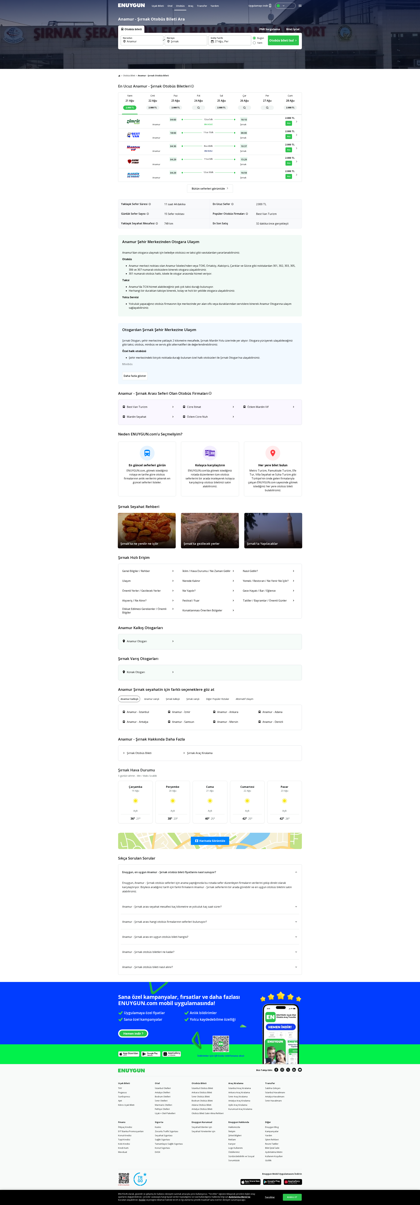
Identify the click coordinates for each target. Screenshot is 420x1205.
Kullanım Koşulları (274, 1156)
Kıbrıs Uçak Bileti (126, 1104)
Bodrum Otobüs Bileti (202, 1100)
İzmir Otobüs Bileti (201, 1096)
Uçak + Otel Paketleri (165, 1113)
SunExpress (124, 1096)
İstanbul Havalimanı (275, 1092)
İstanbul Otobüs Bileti (202, 1088)
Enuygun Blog (272, 1127)
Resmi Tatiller (271, 1143)
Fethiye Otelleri (162, 1109)
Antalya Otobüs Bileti (202, 1109)
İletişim (231, 1131)
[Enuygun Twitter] (288, 1070)
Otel (157, 1083)
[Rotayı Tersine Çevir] (164, 40)
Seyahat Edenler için (202, 1127)
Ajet (120, 1100)
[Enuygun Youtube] (300, 1070)
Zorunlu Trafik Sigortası (166, 1131)
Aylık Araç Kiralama (237, 1104)
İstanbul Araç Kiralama (239, 1088)
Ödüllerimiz (234, 1152)
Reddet (142, 1199)
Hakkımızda (234, 1127)
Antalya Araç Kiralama (239, 1100)
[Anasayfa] (119, 76)
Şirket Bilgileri (235, 1135)
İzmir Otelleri (161, 1100)
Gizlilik (268, 1160)
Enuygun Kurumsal (202, 1122)
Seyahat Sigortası (163, 1135)
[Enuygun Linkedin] (294, 1070)
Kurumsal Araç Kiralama (240, 1109)
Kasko (158, 1127)
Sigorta (159, 1122)
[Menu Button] (285, 6)
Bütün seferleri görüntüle (208, 188)
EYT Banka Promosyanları (131, 1131)
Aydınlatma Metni (273, 1152)
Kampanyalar (272, 1131)
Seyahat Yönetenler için (203, 1131)
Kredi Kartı (123, 1147)
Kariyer (232, 1143)
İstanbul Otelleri (163, 1088)
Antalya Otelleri (162, 1092)
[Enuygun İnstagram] (282, 1070)
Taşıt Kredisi (124, 1139)
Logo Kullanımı (235, 1147)
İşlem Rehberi (272, 1139)
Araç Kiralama (235, 1083)
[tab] (131, 29)
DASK (157, 1152)
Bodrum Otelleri (162, 1096)
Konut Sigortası (162, 1147)
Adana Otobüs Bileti (201, 1104)
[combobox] (144, 41)
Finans (121, 1122)
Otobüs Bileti (129, 76)
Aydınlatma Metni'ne (239, 1196)
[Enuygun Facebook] (276, 1070)
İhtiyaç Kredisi (125, 1127)
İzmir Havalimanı (273, 1100)
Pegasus (122, 1092)
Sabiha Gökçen (272, 1088)
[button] (210, 841)
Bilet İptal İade (272, 1147)
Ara (288, 123)
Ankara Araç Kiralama (239, 1092)
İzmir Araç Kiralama (238, 1096)
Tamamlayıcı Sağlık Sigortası (169, 1143)
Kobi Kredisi (124, 1143)
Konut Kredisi (124, 1135)
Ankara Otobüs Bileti (202, 1092)
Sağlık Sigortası (162, 1139)
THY (120, 1088)
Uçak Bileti (124, 1083)
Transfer (270, 1083)
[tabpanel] (210, 41)
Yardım (268, 1135)
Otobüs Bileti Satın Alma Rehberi (208, 1113)
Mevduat (122, 1152)
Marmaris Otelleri (163, 1104)
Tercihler (270, 1197)
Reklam (232, 1139)
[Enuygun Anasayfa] (131, 5)
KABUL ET (292, 1197)
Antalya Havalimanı (274, 1096)
